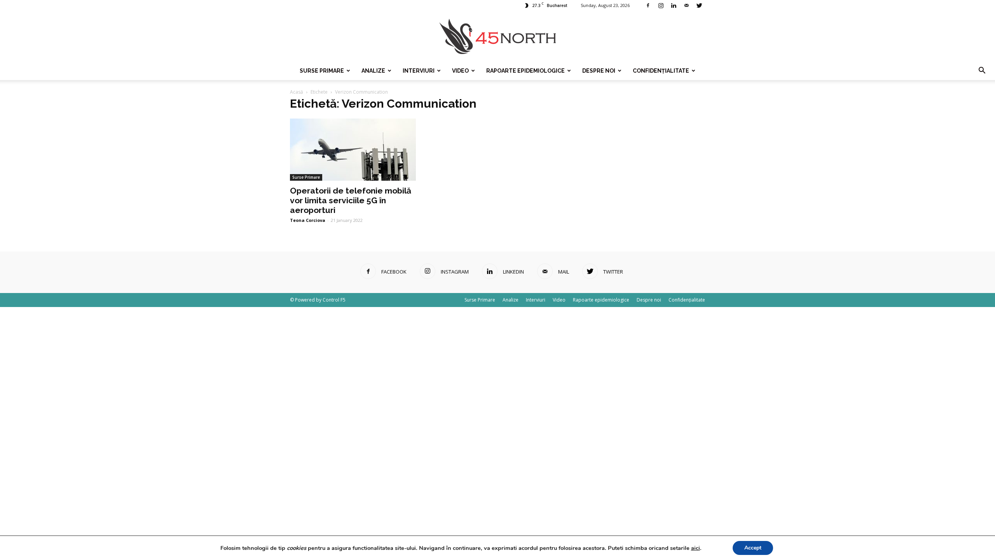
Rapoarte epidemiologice (525, 71)
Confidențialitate (661, 71)
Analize (373, 71)
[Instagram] (661, 5)
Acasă (296, 92)
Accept (752, 547)
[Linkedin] (673, 5)
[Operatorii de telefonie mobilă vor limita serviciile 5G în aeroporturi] (353, 150)
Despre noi (598, 71)
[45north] (497, 36)
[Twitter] (699, 5)
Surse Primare (322, 71)
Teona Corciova (307, 220)
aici (695, 547)
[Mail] (686, 5)
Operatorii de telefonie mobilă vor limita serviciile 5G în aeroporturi (350, 200)
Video (460, 71)
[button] (981, 70)
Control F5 (334, 300)
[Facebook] (648, 5)
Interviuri (419, 71)
